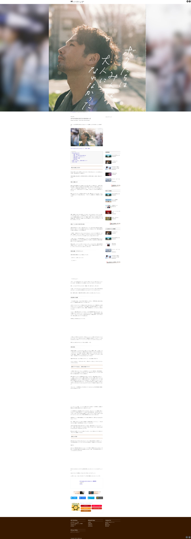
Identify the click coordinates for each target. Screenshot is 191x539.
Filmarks (90, 523)
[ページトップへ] (187, 537)
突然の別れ (75, 159)
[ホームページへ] (189, 537)
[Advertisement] (87, 205)
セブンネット (96, 508)
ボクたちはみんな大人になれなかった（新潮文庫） (88, 481)
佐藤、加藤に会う (76, 154)
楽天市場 (85, 505)
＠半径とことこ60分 (75, 522)
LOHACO (85, 510)
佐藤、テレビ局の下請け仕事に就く (79, 155)
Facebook (108, 524)
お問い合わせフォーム (110, 522)
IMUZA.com (74, 524)
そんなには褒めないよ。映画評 (78, 1)
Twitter (107, 523)
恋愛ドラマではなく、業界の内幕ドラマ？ (79, 160)
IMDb (90, 522)
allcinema (90, 526)
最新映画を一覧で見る (116, 185)
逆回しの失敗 (74, 161)
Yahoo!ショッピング (96, 505)
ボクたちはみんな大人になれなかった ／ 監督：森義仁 (80, 148)
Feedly (107, 526)
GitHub (73, 526)
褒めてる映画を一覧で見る (115, 223)
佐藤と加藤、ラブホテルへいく (79, 156)
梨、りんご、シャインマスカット (87, 503)
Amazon (85, 508)
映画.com (90, 524)
